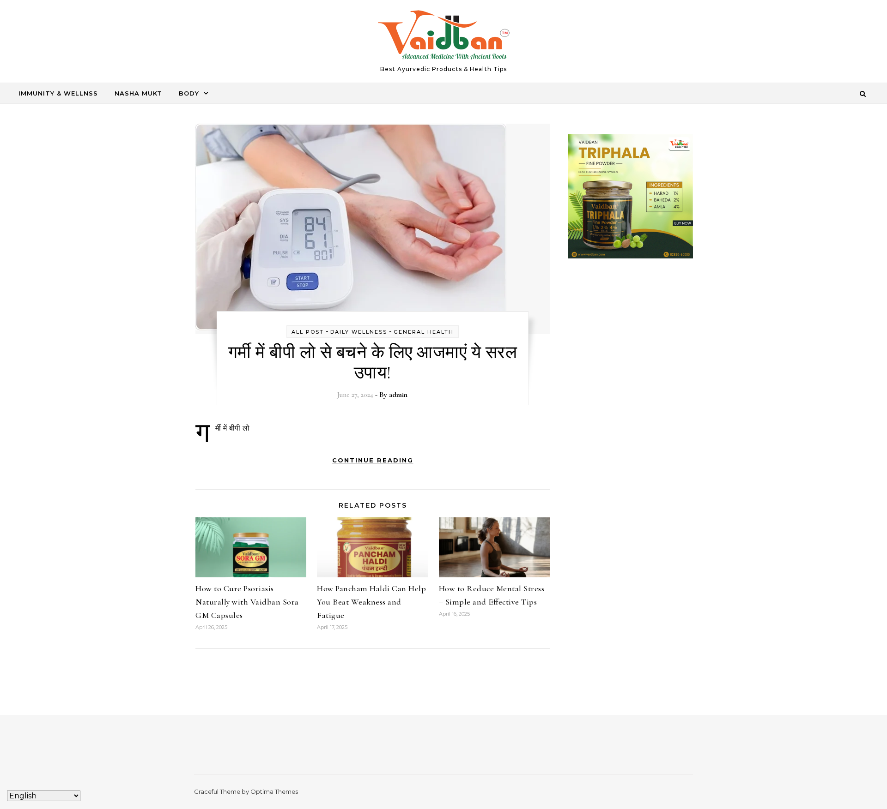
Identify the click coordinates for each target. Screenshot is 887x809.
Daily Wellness (358, 332)
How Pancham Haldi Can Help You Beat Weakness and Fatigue (371, 601)
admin (398, 394)
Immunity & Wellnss (58, 93)
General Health (424, 332)
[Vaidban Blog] (443, 37)
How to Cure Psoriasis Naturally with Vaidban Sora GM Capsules (247, 601)
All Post (308, 332)
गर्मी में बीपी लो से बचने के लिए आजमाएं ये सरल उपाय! (372, 363)
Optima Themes (274, 791)
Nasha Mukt (138, 93)
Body (189, 93)
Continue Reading (372, 460)
